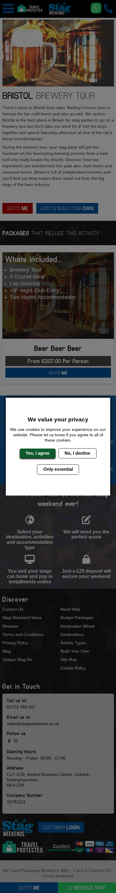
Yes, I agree (37, 453)
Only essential (58, 469)
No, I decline (77, 453)
